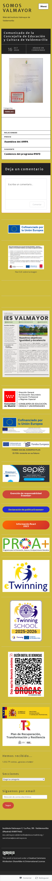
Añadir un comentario (38, 49)
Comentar (37, 204)
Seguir (8, 805)
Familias (9, 112)
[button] (26, 399)
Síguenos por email (18, 791)
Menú (43, 6)
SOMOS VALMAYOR (17, 8)
